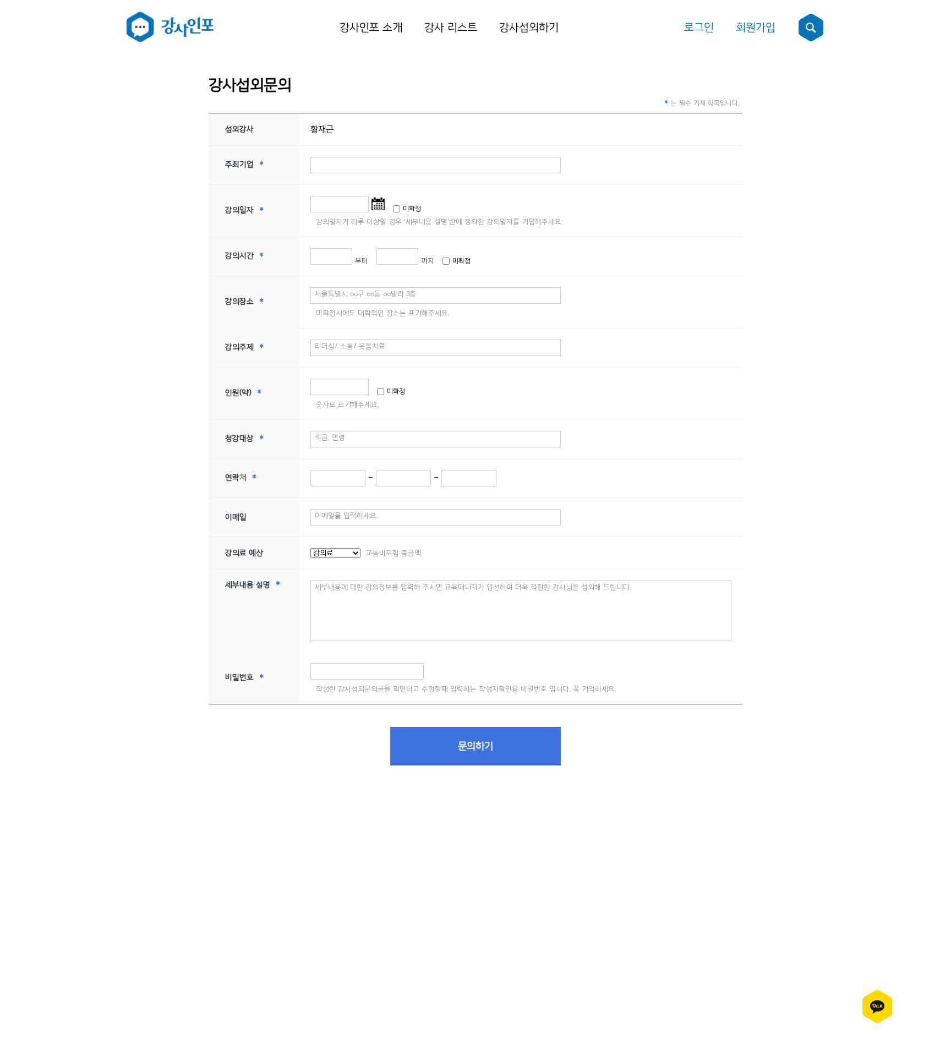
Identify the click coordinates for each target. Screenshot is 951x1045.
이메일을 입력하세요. (346, 515)
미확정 (412, 208)
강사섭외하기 (529, 27)
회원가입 (755, 27)
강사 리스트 (450, 27)
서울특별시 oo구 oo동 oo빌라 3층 (365, 294)
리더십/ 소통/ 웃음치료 (350, 346)
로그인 (699, 27)
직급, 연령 (330, 437)
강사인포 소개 (371, 27)
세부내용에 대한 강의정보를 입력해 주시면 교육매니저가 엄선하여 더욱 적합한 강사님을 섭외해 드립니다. (473, 587)
